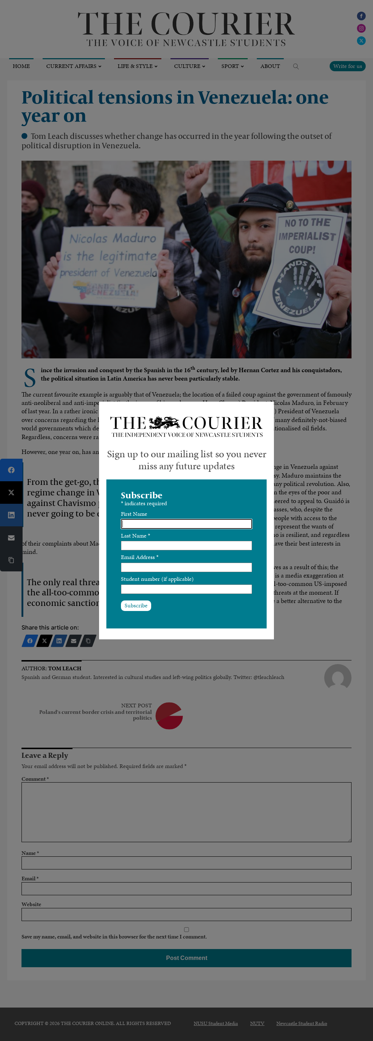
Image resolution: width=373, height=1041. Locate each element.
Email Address (139, 557)
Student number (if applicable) (157, 579)
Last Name (135, 535)
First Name (134, 514)
